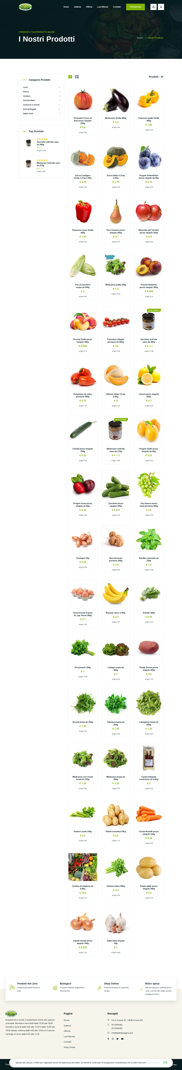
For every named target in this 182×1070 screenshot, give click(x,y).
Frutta (26, 91)
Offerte (89, 7)
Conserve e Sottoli (31, 105)
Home (66, 7)
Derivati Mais (29, 100)
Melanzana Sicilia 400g (115, 118)
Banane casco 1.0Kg (115, 613)
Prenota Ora (135, 7)
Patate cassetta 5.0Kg (116, 831)
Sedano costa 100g (83, 831)
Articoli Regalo (29, 109)
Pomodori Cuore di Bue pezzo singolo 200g (83, 120)
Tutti (25, 87)
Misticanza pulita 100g (115, 285)
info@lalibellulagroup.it (122, 1033)
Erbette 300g (149, 613)
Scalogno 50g (82, 558)
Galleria (77, 7)
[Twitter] (113, 1038)
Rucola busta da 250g (83, 722)
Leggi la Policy (153, 1063)
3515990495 (116, 1024)
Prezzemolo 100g (83, 667)
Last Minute (102, 7)
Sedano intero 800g (116, 886)
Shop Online (69, 1047)
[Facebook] (108, 1038)
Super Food (28, 113)
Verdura (26, 96)
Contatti (117, 7)
